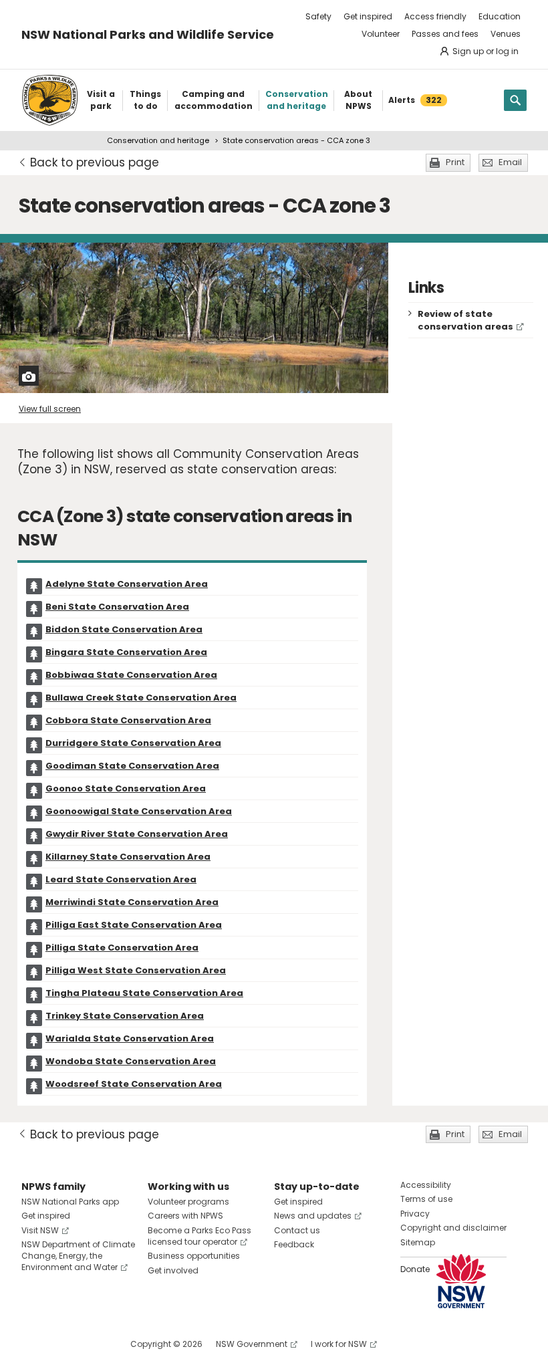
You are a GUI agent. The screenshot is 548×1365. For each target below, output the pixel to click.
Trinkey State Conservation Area (124, 1015)
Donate (415, 1269)
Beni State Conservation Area (117, 606)
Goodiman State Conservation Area (132, 765)
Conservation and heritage (158, 140)
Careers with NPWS (185, 1215)
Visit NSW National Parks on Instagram (62, 1344)
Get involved (173, 1270)
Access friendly (435, 16)
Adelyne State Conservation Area (126, 584)
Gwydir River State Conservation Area (136, 834)
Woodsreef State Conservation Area (133, 1084)
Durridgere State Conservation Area (133, 743)
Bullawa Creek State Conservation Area (141, 697)
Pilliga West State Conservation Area (135, 970)
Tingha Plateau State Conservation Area (144, 993)
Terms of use (426, 1199)
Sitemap (417, 1242)
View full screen (50, 408)
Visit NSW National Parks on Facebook (33, 1344)
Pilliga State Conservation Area (121, 947)
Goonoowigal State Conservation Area (138, 811)
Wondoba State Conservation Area (130, 1061)
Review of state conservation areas (465, 320)
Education (499, 16)
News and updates (313, 1215)
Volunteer (381, 33)
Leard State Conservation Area (120, 879)
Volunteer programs (188, 1201)
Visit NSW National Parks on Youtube (91, 1344)
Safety (318, 16)
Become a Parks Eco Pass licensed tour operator (199, 1236)
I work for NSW (339, 1344)
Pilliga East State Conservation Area (133, 924)
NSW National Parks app (70, 1201)
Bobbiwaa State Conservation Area (131, 674)
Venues (506, 33)
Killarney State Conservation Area (128, 856)
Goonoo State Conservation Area (125, 788)
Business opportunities (194, 1255)
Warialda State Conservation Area (129, 1038)
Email (510, 162)
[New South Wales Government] (461, 1281)
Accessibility (425, 1185)
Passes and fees (445, 33)
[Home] (49, 100)
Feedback (294, 1244)
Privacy (415, 1213)
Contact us (297, 1230)
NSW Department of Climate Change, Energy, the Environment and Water (78, 1256)
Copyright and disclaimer (453, 1227)
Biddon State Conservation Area (123, 629)
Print (455, 162)
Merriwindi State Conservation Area (132, 902)
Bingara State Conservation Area (126, 652)
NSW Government (251, 1344)
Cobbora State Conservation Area (128, 720)
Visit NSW (40, 1230)
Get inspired (368, 16)
